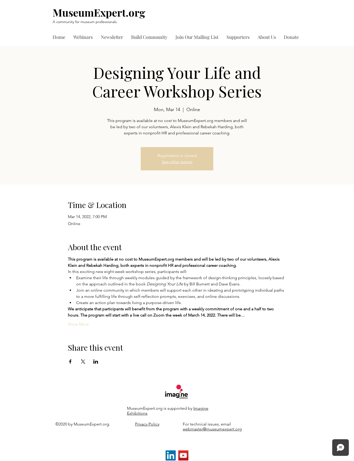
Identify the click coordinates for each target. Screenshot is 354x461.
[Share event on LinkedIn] (95, 361)
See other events (177, 161)
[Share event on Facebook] (70, 361)
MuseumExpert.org (99, 12)
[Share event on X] (83, 361)
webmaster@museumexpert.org (212, 429)
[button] (239, 37)
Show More (78, 324)
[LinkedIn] (171, 455)
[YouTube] (183, 455)
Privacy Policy (147, 424)
